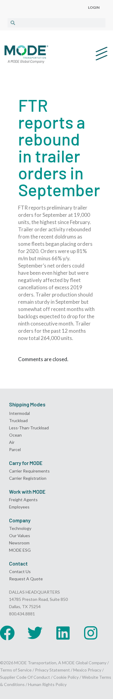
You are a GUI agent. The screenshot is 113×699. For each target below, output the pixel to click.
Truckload (18, 420)
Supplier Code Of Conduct (25, 677)
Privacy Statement (53, 669)
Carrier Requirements (29, 470)
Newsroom (19, 542)
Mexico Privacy (87, 669)
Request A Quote (26, 578)
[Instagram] (90, 632)
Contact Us (20, 571)
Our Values (19, 535)
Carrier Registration (27, 478)
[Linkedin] (63, 632)
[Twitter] (34, 632)
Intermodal (19, 413)
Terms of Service (16, 669)
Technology (20, 528)
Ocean (15, 435)
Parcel (15, 449)
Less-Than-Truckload (29, 427)
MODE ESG (20, 550)
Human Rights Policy (47, 684)
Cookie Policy (66, 677)
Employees (19, 506)
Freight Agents (23, 499)
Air (11, 442)
